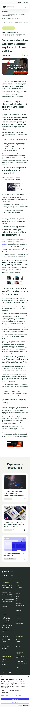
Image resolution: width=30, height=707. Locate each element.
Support (18, 646)
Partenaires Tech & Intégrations (6, 673)
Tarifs (17, 585)
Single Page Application (7, 601)
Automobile (18, 603)
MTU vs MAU (19, 587)
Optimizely (4, 659)
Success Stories (6, 639)
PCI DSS (18, 667)
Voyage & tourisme (20, 605)
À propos (18, 639)
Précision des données (7, 597)
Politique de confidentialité (19, 660)
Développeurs (19, 623)
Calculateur (4, 648)
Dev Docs (4, 644)
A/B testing (4, 614)
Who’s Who (4, 651)
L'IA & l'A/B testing (6, 627)
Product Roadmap (6, 646)
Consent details (5, 695)
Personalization (5, 623)
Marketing (18, 618)
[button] (25, 1)
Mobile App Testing (6, 592)
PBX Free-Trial (5, 590)
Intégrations (5, 606)
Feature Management (7, 587)
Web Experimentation (7, 585)
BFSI (17, 598)
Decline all (15, 702)
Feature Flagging (6, 620)
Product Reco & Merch (7, 594)
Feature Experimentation (7, 625)
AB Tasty (4, 664)
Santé (17, 596)
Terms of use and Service (20, 657)
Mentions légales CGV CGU (21, 664)
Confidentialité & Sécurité (8, 599)
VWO (3, 661)
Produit (17, 621)
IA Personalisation (6, 604)
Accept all (15, 699)
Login (19, 2)
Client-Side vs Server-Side (7, 630)
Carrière (18, 641)
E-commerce (19, 600)
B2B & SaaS (18, 610)
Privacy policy (17, 695)
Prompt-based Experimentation (6, 618)
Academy (4, 641)
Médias (18, 607)
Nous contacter (19, 644)
